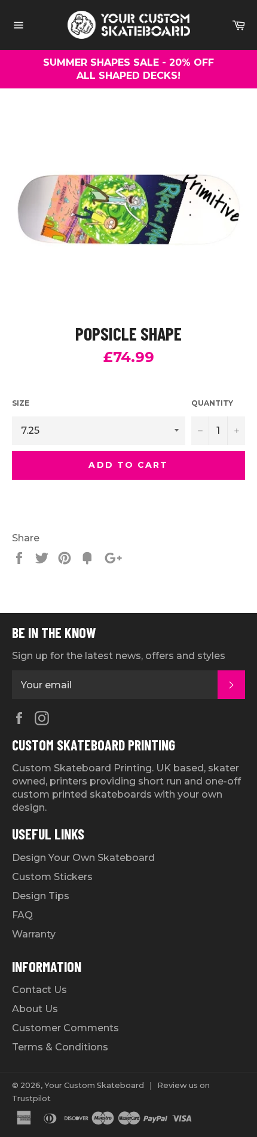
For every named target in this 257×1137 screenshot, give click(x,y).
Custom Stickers (52, 876)
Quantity (212, 403)
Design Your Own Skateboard (83, 857)
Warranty (34, 934)
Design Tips (40, 896)
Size (20, 403)
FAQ (22, 915)
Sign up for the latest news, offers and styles (118, 655)
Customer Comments (65, 1028)
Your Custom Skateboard (94, 1085)
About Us (35, 1009)
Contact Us (39, 989)
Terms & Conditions (60, 1047)
